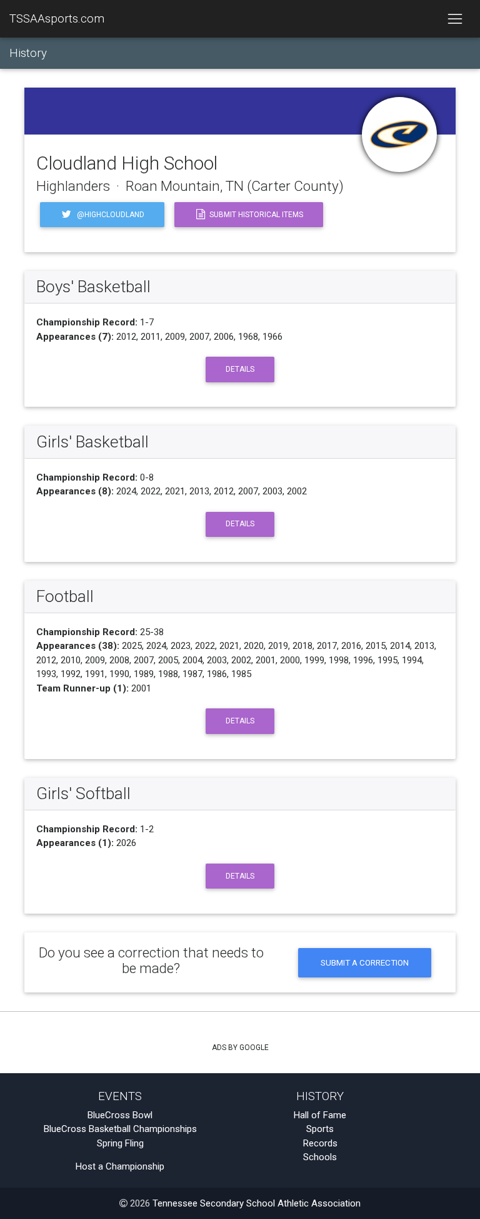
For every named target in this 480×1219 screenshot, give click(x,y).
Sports (320, 1129)
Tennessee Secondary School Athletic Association (256, 1203)
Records (320, 1143)
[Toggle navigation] (455, 19)
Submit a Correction (365, 962)
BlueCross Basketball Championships (120, 1129)
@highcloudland (109, 214)
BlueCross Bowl (120, 1115)
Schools (320, 1157)
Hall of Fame (320, 1115)
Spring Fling (120, 1143)
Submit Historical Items (255, 214)
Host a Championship (120, 1166)
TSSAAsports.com (56, 19)
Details (240, 369)
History (28, 53)
